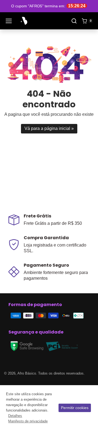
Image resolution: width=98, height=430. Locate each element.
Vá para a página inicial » (49, 128)
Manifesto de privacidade (28, 421)
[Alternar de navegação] (8, 21)
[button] (74, 20)
